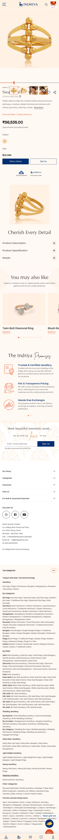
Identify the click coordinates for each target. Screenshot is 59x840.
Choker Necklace (33, 606)
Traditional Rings (26, 639)
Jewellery (7, 582)
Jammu (28, 816)
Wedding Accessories (36, 732)
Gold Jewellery (13, 655)
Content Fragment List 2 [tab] (30, 415)
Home (4, 87)
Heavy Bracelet (38, 768)
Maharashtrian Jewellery (13, 780)
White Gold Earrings (39, 685)
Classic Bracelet (9, 625)
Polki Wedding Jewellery (22, 718)
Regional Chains (47, 644)
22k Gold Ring (34, 696)
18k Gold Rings (48, 702)
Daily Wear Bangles (29, 743)
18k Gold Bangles (10, 704)
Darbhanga (50, 808)
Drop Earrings (16, 598)
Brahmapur (48, 805)
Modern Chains (15, 644)
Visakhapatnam (10, 827)
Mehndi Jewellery (10, 724)
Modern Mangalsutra (11, 617)
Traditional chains (23, 647)
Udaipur (27, 824)
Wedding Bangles (38, 729)
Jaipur (11, 816)
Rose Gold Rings (19, 683)
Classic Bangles (23, 633)
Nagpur (6, 821)
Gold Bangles (49, 655)
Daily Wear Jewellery (11, 739)
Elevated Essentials (11, 788)
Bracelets (7, 589)
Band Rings (13, 639)
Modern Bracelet (18, 622)
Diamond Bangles (16, 666)
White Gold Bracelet (40, 688)
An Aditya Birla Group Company (15, 549)
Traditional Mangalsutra (32, 617)
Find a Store (16, 161)
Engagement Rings (10, 735)
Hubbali (38, 813)
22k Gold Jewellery (19, 696)
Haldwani (24, 813)
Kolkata (15, 818)
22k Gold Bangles (48, 696)
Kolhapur (6, 818)
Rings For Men (30, 641)
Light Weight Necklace (12, 757)
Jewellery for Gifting (26, 791)
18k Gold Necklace (42, 704)
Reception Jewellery (27, 724)
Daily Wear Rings (38, 746)
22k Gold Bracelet (11, 699)
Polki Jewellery (13, 674)
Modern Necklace (30, 611)
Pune (35, 821)
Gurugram (7, 813)
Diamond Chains (40, 669)
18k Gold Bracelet (25, 704)
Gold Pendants (21, 661)
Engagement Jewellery (24, 721)
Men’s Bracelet (47, 622)
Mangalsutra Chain (23, 619)
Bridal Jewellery (27, 788)
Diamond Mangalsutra (22, 669)
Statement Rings (16, 641)
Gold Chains (36, 658)
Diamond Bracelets (33, 666)
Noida (13, 821)
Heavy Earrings (24, 768)
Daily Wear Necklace (21, 746)
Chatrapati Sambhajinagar (25, 808)
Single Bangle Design (31, 630)
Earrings (6, 586)
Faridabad (22, 810)
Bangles (31, 586)
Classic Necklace (43, 608)
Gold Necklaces (23, 658)
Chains (16, 589)
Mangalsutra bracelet (43, 614)
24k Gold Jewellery (19, 693)
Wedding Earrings (22, 729)
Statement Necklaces (12, 611)
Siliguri (13, 824)
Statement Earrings (37, 600)
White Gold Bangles (22, 688)
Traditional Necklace (26, 608)
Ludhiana (32, 818)
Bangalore (7, 805)
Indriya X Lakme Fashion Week (29, 794)
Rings (13, 586)
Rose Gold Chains (18, 680)
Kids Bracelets (9, 628)
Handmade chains (31, 644)
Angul (28, 802)
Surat (20, 824)
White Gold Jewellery (21, 685)
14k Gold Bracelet (34, 707)
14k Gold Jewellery (18, 707)
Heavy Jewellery (9, 764)
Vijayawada (37, 824)
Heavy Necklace (9, 768)
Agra (5, 802)
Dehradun (7, 810)
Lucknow (23, 818)
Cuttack (41, 808)
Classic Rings (40, 639)
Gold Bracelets (9, 658)
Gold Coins (32, 661)
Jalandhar (20, 816)
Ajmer (22, 802)
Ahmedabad (13, 802)
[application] (29, 38)
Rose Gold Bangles (35, 680)
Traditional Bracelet (44, 625)
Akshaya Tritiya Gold (43, 788)
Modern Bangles (38, 633)
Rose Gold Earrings (38, 677)
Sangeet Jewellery (43, 721)
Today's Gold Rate (10, 578)
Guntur (47, 810)
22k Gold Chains (27, 699)
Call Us (43, 161)
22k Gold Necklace (43, 699)
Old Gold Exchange (27, 578)
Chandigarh (8, 808)
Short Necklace (18, 606)
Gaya (30, 810)
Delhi (15, 810)
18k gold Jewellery (18, 702)
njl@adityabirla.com (19, 540)
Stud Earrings (42, 598)
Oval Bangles (15, 630)
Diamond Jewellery (19, 663)
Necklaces (21, 586)
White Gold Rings (23, 691)
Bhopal (26, 805)
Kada (13, 633)
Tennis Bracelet (32, 622)
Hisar (32, 813)
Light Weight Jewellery (12, 753)
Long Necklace (48, 606)
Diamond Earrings (35, 663)
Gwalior (16, 813)
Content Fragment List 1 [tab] (28, 415)
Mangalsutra (41, 586)
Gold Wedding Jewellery (24, 716)
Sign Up (46, 444)
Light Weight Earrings (32, 757)
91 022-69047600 (10, 543)
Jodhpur (36, 816)
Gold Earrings (26, 655)
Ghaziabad (38, 810)
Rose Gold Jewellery (20, 677)
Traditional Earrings (19, 600)
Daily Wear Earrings (11, 743)
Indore (5, 816)
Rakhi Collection (9, 791)
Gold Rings (37, 655)
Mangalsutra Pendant (24, 614)
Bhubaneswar (36, 805)
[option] (14, 90)
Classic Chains (9, 647)
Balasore (36, 802)
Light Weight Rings (18, 760)
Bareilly (44, 802)
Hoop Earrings (29, 598)
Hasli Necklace (45, 611)
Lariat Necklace (9, 608)
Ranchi (6, 824)
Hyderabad (47, 813)
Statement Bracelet (26, 625)
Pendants (52, 586)
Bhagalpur (17, 805)
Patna (19, 821)
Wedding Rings (19, 732)
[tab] (18, 337)
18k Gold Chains (34, 702)
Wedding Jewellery (10, 711)
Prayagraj (27, 821)
